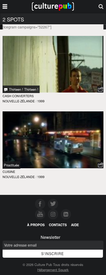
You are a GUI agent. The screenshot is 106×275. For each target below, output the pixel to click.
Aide (75, 224)
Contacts (58, 224)
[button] (100, 89)
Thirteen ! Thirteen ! (23, 89)
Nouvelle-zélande (19, 101)
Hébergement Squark (53, 269)
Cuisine (9, 171)
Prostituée (11, 165)
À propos (36, 224)
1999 (41, 101)
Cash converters (18, 96)
